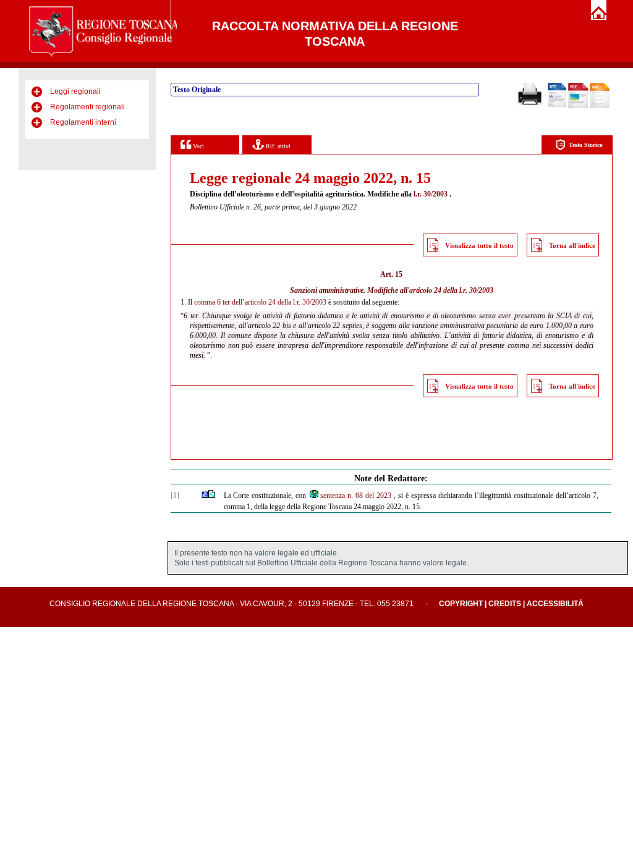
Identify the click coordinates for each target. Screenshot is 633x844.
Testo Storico (586, 144)
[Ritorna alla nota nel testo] (205, 495)
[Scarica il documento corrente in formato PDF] (578, 105)
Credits (504, 603)
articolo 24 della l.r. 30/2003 (451, 290)
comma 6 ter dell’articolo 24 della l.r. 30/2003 (260, 302)
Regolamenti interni (83, 122)
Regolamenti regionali (87, 107)
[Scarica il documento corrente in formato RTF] (557, 104)
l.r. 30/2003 (431, 194)
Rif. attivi (277, 146)
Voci (197, 146)
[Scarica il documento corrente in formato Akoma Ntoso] (600, 105)
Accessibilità (555, 603)
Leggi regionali (75, 91)
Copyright (461, 603)
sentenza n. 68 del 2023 (355, 495)
